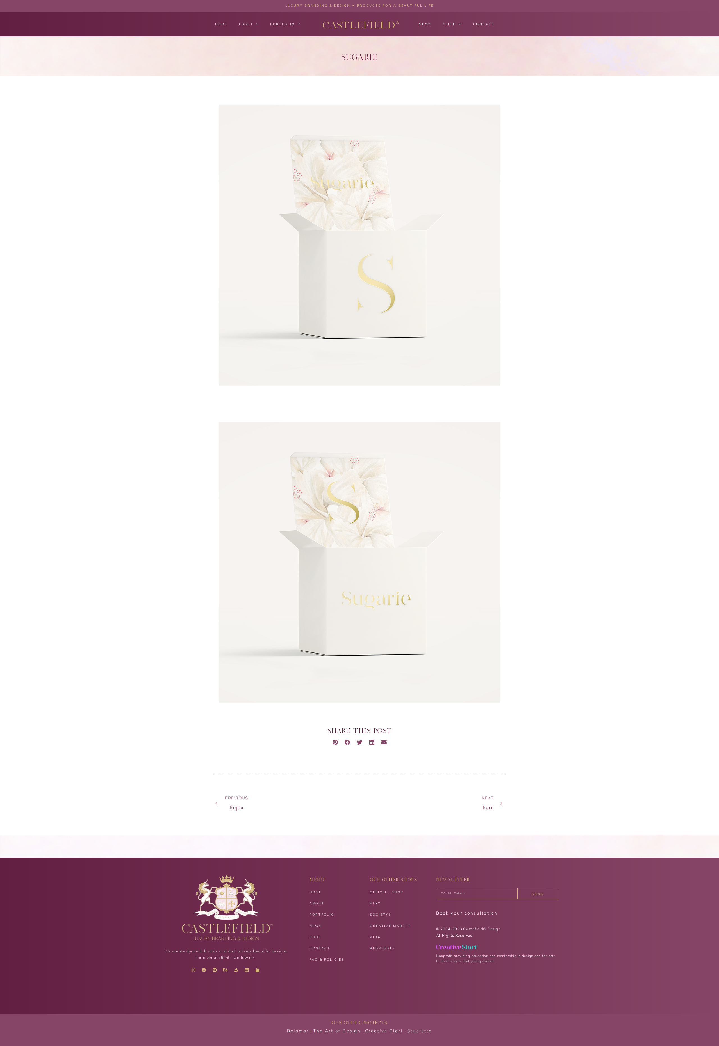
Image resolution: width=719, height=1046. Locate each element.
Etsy (375, 903)
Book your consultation (467, 913)
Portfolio (282, 24)
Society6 (381, 915)
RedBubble (382, 948)
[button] (335, 742)
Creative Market (390, 926)
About (245, 24)
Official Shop (387, 892)
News (425, 24)
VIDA (375, 937)
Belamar (298, 1030)
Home (221, 24)
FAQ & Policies (327, 959)
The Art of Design (337, 1030)
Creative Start (384, 1030)
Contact (484, 24)
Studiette (419, 1030)
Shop (449, 24)
